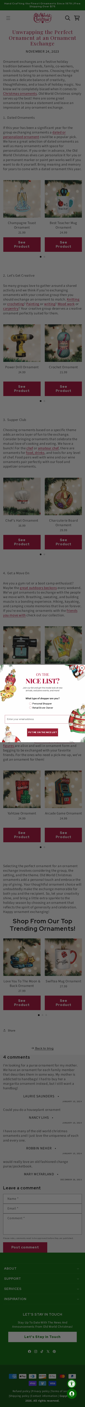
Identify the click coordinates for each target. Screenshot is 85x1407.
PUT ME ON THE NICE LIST (42, 732)
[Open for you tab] (72, 1394)
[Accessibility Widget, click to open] (71, 1383)
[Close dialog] (82, 668)
